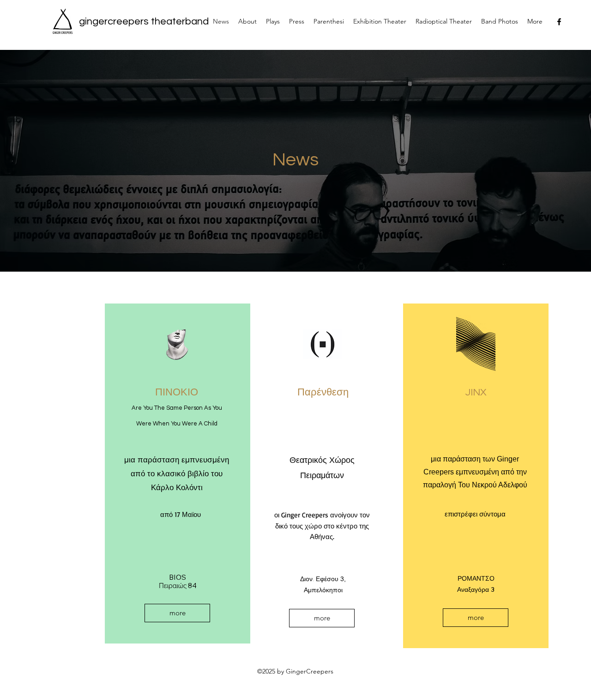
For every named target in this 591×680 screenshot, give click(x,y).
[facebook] (559, 21)
